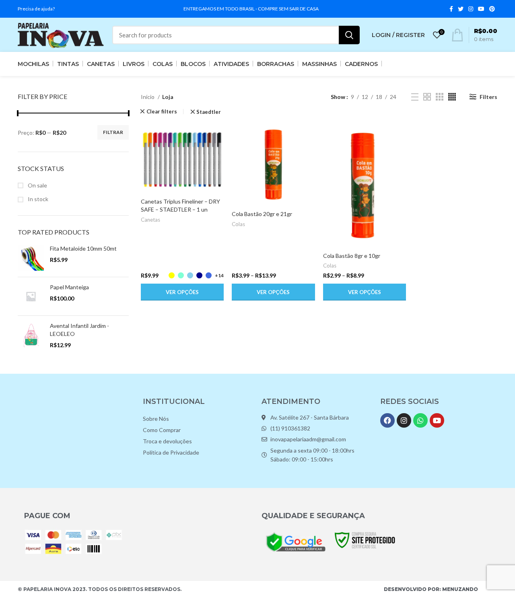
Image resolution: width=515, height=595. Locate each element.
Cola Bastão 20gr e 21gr (262, 213)
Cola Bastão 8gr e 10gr (351, 255)
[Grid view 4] (452, 97)
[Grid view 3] (439, 97)
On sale (37, 185)
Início (148, 96)
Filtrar (113, 132)
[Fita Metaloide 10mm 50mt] (31, 258)
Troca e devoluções (167, 441)
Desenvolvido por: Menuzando (431, 589)
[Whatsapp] (420, 420)
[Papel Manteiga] (31, 296)
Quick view (218, 154)
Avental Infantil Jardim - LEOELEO (79, 329)
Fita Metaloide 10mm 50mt (83, 248)
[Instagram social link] (471, 9)
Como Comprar (162, 429)
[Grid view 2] (427, 97)
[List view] (414, 97)
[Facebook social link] (451, 9)
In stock (37, 199)
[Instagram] (404, 420)
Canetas (150, 219)
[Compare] (218, 136)
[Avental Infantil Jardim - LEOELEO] (31, 335)
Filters (488, 96)
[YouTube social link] (481, 9)
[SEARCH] (349, 35)
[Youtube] (437, 420)
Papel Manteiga (69, 287)
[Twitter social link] (460, 9)
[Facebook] (387, 420)
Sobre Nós (156, 418)
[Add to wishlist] (218, 172)
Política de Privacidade (171, 452)
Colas (238, 224)
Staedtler (208, 112)
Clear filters (161, 111)
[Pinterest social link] (492, 9)
